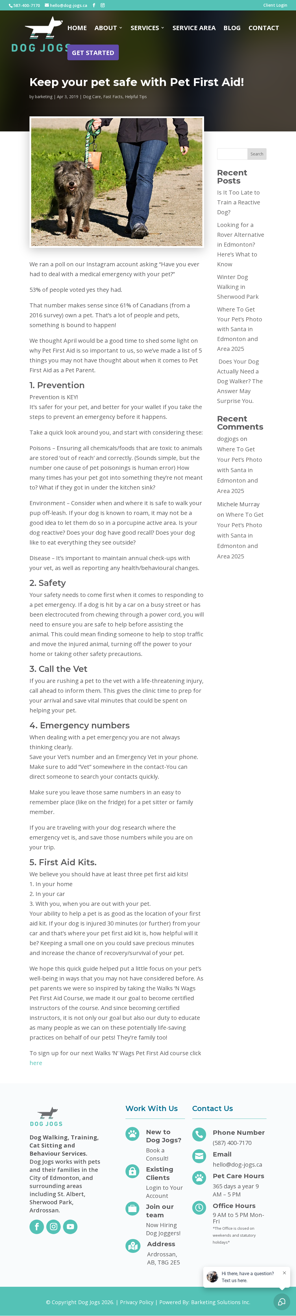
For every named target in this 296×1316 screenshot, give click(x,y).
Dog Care (92, 96)
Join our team (160, 1211)
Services (145, 28)
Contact (264, 28)
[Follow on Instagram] (53, 1227)
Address (161, 1244)
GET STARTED (93, 52)
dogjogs (228, 439)
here (35, 1063)
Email (222, 1154)
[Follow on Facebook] (36, 1227)
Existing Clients (159, 1173)
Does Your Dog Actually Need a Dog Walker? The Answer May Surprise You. (240, 381)
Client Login (275, 5)
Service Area (194, 28)
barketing (43, 96)
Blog (232, 28)
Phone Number (239, 1133)
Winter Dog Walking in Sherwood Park (238, 286)
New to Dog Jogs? (164, 1136)
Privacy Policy (136, 1302)
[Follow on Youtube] (70, 1227)
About (106, 28)
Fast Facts (113, 96)
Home (77, 28)
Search (257, 154)
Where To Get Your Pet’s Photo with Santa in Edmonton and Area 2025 (239, 329)
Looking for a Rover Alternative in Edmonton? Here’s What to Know (240, 244)
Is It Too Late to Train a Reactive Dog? (238, 202)
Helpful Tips (136, 96)
